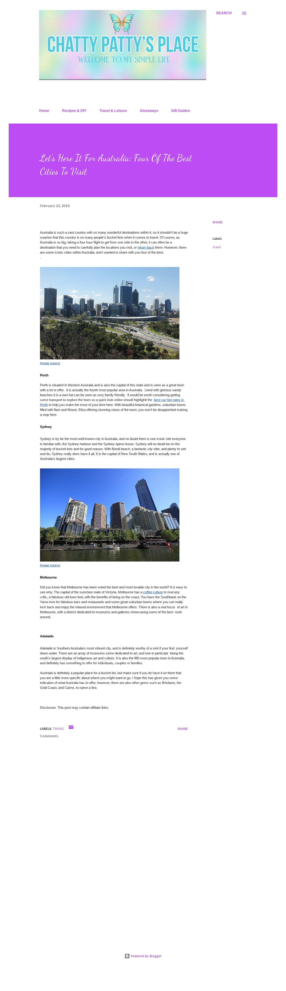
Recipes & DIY (74, 111)
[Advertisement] (107, 885)
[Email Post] (71, 728)
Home (44, 111)
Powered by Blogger (146, 956)
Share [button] (217, 222)
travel (216, 247)
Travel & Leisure (113, 111)
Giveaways (149, 111)
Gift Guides (180, 111)
